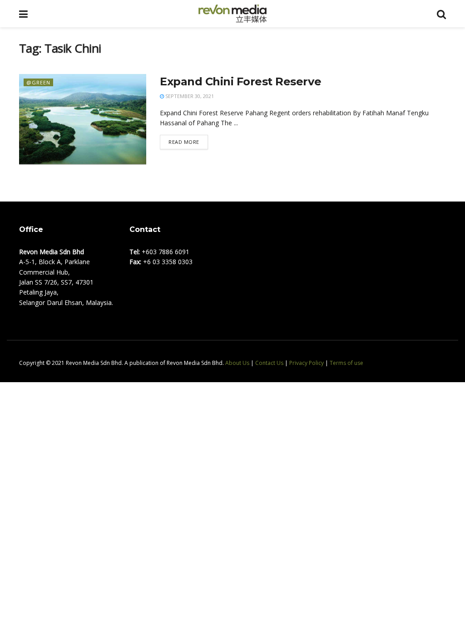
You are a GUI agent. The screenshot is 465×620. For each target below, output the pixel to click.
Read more (183, 141)
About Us (237, 363)
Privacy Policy (306, 363)
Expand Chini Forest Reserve (240, 81)
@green (38, 82)
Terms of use (346, 363)
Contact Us (269, 363)
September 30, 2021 (189, 96)
